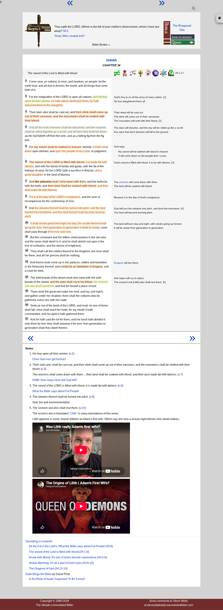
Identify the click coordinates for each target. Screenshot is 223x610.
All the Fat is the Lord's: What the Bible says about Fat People (67, 546)
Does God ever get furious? (49, 359)
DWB (35, 380)
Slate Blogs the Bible (38, 574)
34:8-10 (88, 562)
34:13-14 (61, 568)
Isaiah (111, 60)
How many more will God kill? (58, 380)
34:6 (109, 546)
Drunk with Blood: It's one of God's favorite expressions (63, 557)
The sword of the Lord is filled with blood (54, 551)
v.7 (180, 374)
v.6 (120, 385)
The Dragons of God (41, 568)
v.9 (92, 396)
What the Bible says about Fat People (55, 391)
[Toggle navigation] (194, 8)
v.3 (43, 368)
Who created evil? (73, 35)
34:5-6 (102, 557)
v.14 (82, 407)
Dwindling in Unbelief (38, 541)
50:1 (65, 30)
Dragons (118, 262)
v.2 (71, 353)
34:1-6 (84, 551)
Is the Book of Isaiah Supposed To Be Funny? (57, 578)
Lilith (73, 413)
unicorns (123, 182)
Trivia (57, 35)
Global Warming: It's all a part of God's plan (55, 562)
